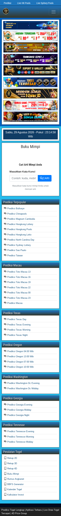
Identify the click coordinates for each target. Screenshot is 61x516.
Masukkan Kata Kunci (22, 171)
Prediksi (7, 3)
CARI (46, 178)
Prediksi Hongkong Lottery (20, 224)
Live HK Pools (23, 3)
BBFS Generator (15, 484)
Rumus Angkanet (15, 479)
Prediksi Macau (15, 303)
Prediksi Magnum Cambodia (21, 219)
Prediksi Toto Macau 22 (18, 287)
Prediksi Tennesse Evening (20, 431)
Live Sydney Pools (44, 3)
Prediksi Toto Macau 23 (18, 298)
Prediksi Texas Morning (18, 329)
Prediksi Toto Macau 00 (18, 292)
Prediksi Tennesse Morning (20, 436)
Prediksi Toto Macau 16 (18, 277)
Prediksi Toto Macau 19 (18, 282)
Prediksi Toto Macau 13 (18, 271)
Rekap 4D (12, 468)
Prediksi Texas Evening (18, 324)
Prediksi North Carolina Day (20, 239)
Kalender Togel (14, 489)
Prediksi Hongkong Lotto (19, 234)
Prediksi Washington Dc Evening (23, 383)
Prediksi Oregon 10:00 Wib (20, 367)
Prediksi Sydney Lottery (19, 245)
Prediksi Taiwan (15, 255)
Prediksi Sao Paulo (16, 250)
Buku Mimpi (13, 474)
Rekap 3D (12, 463)
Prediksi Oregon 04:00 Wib (20, 351)
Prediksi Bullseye (15, 208)
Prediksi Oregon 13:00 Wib (20, 356)
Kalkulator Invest (15, 494)
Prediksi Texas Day (16, 319)
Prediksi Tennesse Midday (20, 442)
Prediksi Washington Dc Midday (23, 388)
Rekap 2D (12, 458)
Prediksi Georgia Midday (19, 410)
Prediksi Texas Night (17, 335)
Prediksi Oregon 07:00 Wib (20, 361)
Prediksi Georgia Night (18, 415)
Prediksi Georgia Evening (19, 404)
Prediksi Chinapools (17, 213)
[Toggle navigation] (53, 11)
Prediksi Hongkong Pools (19, 229)
